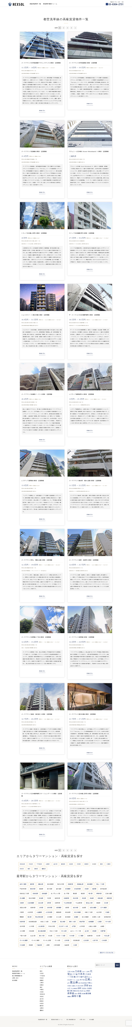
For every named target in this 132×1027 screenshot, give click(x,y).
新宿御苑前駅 (33, 922)
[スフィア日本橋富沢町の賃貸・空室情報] (90, 215)
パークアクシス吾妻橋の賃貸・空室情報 (34, 151)
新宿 (79, 983)
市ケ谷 (82, 980)
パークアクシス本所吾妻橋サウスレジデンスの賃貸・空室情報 (41, 63)
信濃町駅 (89, 936)
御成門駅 (82, 922)
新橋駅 (76, 917)
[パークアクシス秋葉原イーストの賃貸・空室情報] (42, 376)
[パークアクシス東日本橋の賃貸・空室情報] (90, 696)
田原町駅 (57, 903)
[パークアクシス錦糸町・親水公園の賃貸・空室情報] (90, 463)
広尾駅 (100, 922)
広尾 (87, 979)
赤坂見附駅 (77, 889)
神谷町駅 (75, 898)
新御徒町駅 (107, 917)
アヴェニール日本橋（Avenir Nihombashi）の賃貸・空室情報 (89, 151)
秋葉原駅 (66, 898)
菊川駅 (90, 893)
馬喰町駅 (70, 884)
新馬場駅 (67, 917)
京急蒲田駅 (76, 940)
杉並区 (94, 864)
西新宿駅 (35, 893)
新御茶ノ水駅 (96, 917)
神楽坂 (75, 991)
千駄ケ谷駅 (23, 936)
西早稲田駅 (103, 889)
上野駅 (48, 945)
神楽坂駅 (100, 898)
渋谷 (86, 985)
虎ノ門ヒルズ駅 (55, 893)
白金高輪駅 (31, 903)
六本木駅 (71, 936)
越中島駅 (58, 889)
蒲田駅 (83, 893)
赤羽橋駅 (67, 889)
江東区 (109, 864)
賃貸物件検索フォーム (50, 4)
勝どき (76, 977)
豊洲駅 (94, 889)
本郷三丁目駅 (88, 912)
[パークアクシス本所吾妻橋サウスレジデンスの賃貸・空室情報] (42, 45)
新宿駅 (54, 922)
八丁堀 (74, 974)
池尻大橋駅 (93, 907)
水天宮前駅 (49, 912)
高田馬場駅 (50, 884)
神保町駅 (109, 898)
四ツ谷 (90, 977)
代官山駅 (106, 936)
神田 (78, 991)
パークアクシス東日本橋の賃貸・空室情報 (82, 714)
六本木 (81, 974)
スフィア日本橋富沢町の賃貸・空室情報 (81, 233)
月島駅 (107, 912)
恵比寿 (74, 982)
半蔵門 (81, 977)
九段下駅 (95, 940)
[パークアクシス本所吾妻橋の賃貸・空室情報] (90, 45)
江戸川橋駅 (103, 907)
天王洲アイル (71, 980)
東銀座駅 (58, 912)
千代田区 (39, 864)
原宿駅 (94, 931)
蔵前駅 (75, 893)
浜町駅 (41, 907)
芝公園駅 (22, 898)
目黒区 (36, 869)
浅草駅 (67, 907)
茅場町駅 (99, 893)
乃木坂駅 (104, 940)
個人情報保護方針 (17, 976)
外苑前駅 (31, 931)
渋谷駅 (106, 903)
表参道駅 (44, 893)
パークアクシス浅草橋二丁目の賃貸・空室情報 (36, 637)
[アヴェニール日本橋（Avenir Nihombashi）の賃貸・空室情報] (90, 133)
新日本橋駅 (85, 917)
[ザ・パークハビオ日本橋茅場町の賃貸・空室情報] (90, 297)
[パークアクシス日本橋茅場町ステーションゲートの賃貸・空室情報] (42, 776)
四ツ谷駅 (64, 931)
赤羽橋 (83, 993)
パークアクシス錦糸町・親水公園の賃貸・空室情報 (85, 480)
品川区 (55, 864)
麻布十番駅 (23, 884)
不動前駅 (39, 945)
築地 (85, 991)
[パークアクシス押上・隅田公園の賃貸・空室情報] (42, 542)
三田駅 (75, 945)
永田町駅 (30, 912)
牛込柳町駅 (79, 903)
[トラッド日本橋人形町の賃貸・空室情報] (42, 215)
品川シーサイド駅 (75, 931)
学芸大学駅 (51, 926)
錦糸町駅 (32, 889)
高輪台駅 (40, 884)
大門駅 (74, 926)
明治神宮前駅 (39, 917)
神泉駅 (92, 898)
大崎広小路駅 (92, 926)
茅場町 (88, 991)
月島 (89, 983)
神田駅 (84, 898)
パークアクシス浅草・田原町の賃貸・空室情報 (83, 560)
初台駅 (50, 936)
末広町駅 (99, 912)
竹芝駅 (49, 898)
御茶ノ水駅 (72, 922)
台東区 (48, 864)
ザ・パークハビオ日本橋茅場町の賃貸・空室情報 (84, 315)
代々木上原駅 (47, 940)
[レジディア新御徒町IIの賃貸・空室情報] (90, 376)
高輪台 (69, 996)
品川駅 (87, 931)
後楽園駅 (91, 922)
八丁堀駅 (80, 936)
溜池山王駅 (89, 903)
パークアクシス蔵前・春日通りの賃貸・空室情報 (36, 714)
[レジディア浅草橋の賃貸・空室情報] (42, 463)
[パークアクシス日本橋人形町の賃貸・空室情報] (90, 776)
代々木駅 (57, 940)
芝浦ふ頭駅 (108, 893)
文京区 (79, 864)
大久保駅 (22, 931)
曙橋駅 (22, 917)
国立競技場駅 (42, 931)
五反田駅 (86, 940)
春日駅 (30, 917)
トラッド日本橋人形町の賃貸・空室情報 (34, 233)
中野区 (42, 989)
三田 (68, 971)
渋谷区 (22, 869)
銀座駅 (41, 889)
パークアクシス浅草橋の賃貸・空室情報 (81, 637)
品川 (86, 976)
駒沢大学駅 (60, 884)
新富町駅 (22, 922)
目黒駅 (22, 903)
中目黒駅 (22, 945)
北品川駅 (32, 936)
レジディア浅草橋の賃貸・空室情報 (32, 480)
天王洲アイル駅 (63, 926)
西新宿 (75, 993)
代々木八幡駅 (35, 940)
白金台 (84, 988)
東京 (101, 864)
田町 (79, 988)
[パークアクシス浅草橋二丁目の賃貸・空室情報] (42, 619)
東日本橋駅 (77, 912)
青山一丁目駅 (100, 884)
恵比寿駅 (62, 922)
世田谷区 (22, 864)
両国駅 (31, 945)
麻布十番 (76, 996)
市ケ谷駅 (108, 922)
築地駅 (41, 898)
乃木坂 (78, 971)
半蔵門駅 (103, 931)
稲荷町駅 (57, 898)
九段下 (83, 971)
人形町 (88, 971)
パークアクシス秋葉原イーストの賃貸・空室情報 (36, 394)
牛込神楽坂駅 (68, 903)
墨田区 (63, 864)
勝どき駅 (41, 936)
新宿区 (87, 864)
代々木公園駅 (24, 940)
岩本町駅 (22, 926)
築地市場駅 (32, 898)
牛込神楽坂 (74, 988)
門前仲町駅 (23, 889)
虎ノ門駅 (66, 893)
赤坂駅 (87, 889)
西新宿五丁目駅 (24, 893)
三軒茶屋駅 (57, 945)
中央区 (31, 864)
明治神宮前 (84, 983)
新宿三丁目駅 (44, 922)
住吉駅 (98, 936)
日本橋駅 (49, 917)
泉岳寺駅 (75, 907)
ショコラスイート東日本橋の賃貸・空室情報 (35, 315)
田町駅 (49, 903)
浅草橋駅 (58, 907)
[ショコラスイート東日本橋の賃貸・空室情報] (42, 297)
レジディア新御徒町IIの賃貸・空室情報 (81, 394)
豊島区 (44, 869)
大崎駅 (102, 926)
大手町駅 (82, 926)
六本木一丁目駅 (60, 936)
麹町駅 (32, 884)
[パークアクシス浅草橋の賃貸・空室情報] (90, 619)
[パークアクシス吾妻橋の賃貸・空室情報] (42, 133)
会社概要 (14, 980)
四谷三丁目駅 (53, 931)
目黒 (70, 991)
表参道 (70, 993)
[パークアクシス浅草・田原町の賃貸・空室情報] (90, 542)
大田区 (71, 864)
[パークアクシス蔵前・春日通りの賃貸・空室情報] (42, 696)
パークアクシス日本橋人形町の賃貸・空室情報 (83, 794)
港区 (29, 869)
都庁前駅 (49, 889)
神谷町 (81, 991)
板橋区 (42, 980)
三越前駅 (66, 945)
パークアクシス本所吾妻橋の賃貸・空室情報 (83, 63)
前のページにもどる (106, 953)
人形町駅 (66, 940)
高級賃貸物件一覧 (35, 4)
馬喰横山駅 (80, 884)
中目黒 (73, 971)
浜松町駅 (49, 907)
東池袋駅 (67, 912)
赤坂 (79, 993)
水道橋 (73, 986)
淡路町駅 (32, 907)
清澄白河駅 (23, 907)
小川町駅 (31, 926)
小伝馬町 (78, 980)
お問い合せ (15, 978)
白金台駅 (40, 903)
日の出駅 (58, 917)
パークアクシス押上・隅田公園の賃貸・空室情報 (36, 560)
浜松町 (81, 986)
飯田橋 (88, 993)
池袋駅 (84, 907)
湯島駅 (98, 903)
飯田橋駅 (89, 884)
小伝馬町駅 (41, 926)
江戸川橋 (77, 986)
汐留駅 (22, 912)
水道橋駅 (39, 912)
